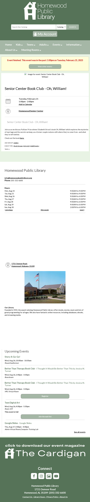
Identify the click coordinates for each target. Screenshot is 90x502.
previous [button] (9, 210)
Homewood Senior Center (31, 111)
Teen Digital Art (12, 402)
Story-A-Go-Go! (12, 356)
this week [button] (45, 210)
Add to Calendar (25, 104)
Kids (18, 44)
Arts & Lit (26, 146)
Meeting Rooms (30, 49)
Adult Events (34, 146)
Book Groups (18, 146)
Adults (43, 44)
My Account (46, 34)
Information (73, 44)
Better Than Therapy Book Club (45, 369)
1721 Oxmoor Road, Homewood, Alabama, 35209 (23, 265)
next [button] (82, 210)
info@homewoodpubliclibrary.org (18, 178)
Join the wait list (45, 417)
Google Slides (18, 423)
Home (8, 44)
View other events (45, 66)
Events (57, 44)
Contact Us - (27, 497)
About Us (10, 49)
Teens (30, 44)
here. (22, 138)
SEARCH (72, 27)
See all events (79, 432)
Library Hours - (40, 497)
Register (45, 396)
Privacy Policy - (52, 497)
